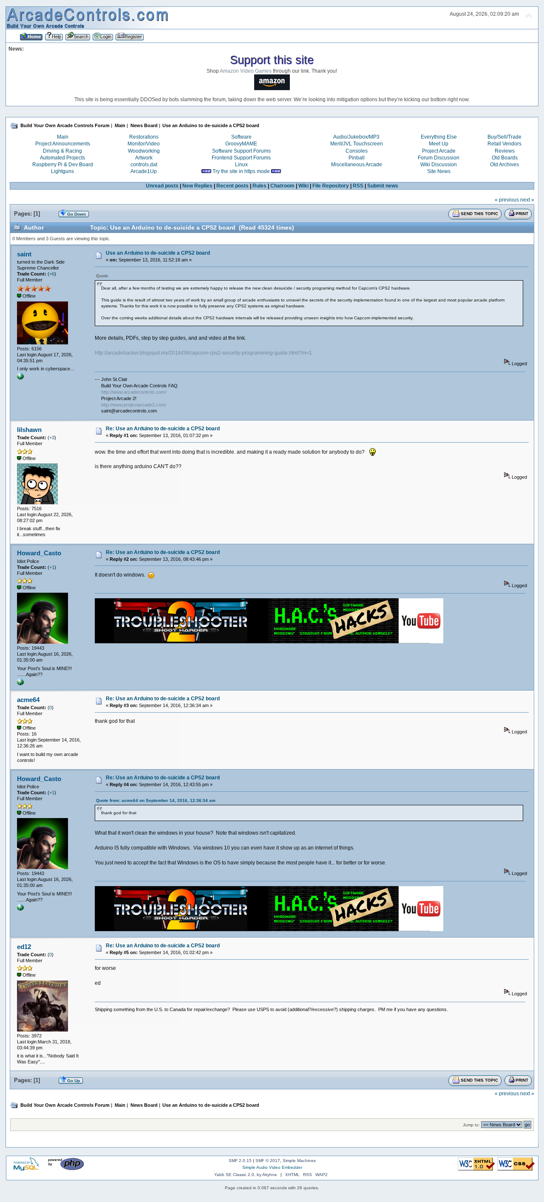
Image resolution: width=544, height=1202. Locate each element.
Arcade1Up (143, 171)
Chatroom (282, 186)
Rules (259, 186)
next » (527, 200)
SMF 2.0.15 (240, 1160)
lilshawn (29, 429)
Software (241, 137)
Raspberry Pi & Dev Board (62, 165)
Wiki (303, 186)
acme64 (28, 699)
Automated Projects (62, 158)
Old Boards (505, 158)
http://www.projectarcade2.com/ (133, 404)
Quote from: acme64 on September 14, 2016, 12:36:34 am (155, 800)
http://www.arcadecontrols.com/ (133, 392)
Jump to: (471, 1124)
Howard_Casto (39, 553)
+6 (51, 273)
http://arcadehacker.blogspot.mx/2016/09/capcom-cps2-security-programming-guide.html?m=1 (203, 353)
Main (62, 137)
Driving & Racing (62, 151)
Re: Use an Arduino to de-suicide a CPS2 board (163, 429)
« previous (507, 200)
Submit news (382, 186)
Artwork (144, 158)
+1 (51, 567)
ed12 (24, 946)
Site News (438, 171)
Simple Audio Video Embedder (272, 1167)
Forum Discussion (438, 158)
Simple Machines (299, 1160)
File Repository (330, 186)
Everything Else (439, 137)
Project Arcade (439, 151)
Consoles (357, 151)
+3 (51, 437)
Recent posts (232, 186)
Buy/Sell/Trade (504, 137)
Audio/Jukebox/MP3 (356, 137)
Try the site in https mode (241, 171)
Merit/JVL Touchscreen (356, 144)
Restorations (144, 137)
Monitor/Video (144, 144)
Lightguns (62, 171)
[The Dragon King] (20, 683)
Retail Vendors (504, 144)
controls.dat (143, 165)
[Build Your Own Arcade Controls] (20, 378)
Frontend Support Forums (241, 158)
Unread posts (162, 186)
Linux (241, 165)
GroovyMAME (241, 144)
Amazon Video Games (246, 71)
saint (24, 254)
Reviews (505, 151)
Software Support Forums (241, 151)
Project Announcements (62, 144)
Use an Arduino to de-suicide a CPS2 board (158, 253)
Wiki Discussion (438, 165)
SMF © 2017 (267, 1160)
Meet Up (438, 144)
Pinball (356, 158)
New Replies (197, 186)
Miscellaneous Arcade (356, 165)
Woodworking (144, 151)
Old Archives (504, 165)
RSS (358, 186)
